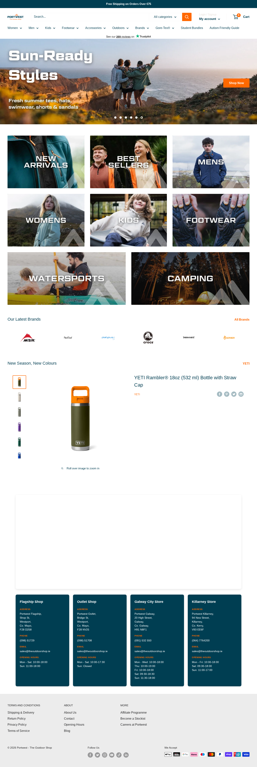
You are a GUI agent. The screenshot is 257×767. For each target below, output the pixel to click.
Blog (67, 728)
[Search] (187, 17)
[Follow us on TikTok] (119, 752)
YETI (246, 361)
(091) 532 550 (143, 638)
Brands (140, 28)
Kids (48, 28)
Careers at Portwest (133, 722)
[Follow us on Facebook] (90, 752)
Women (13, 28)
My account (208, 19)
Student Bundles (192, 28)
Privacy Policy (17, 722)
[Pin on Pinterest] (226, 392)
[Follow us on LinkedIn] (126, 752)
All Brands (242, 317)
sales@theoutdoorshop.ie (35, 649)
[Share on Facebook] (219, 392)
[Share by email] (241, 392)
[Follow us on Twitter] (97, 752)
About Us (70, 710)
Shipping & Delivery (21, 710)
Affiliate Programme (133, 710)
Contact (69, 716)
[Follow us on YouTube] (111, 752)
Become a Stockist (132, 716)
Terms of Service (19, 728)
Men (31, 28)
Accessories (93, 28)
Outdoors (118, 28)
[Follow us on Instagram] (104, 752)
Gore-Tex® (163, 28)
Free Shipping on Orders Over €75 (128, 3)
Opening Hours (74, 722)
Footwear (68, 28)
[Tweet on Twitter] (233, 392)
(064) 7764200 (201, 638)
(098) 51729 (27, 638)
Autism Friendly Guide (224, 28)
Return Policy (17, 716)
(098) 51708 (84, 638)
